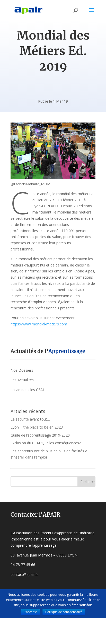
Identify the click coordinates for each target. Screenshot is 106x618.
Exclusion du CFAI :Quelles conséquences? (46, 442)
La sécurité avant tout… (30, 419)
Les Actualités (22, 379)
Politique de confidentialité (63, 612)
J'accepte (30, 612)
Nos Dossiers (22, 370)
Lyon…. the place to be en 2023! (37, 427)
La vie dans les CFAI (27, 389)
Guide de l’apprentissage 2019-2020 (40, 435)
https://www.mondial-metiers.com (39, 324)
